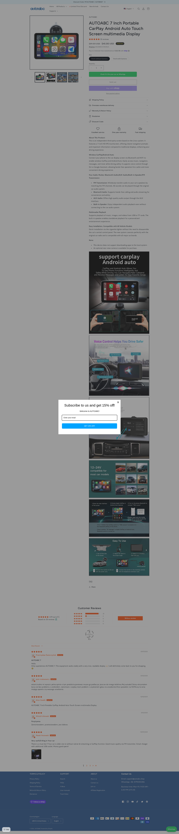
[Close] (118, 402)
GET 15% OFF (89, 426)
